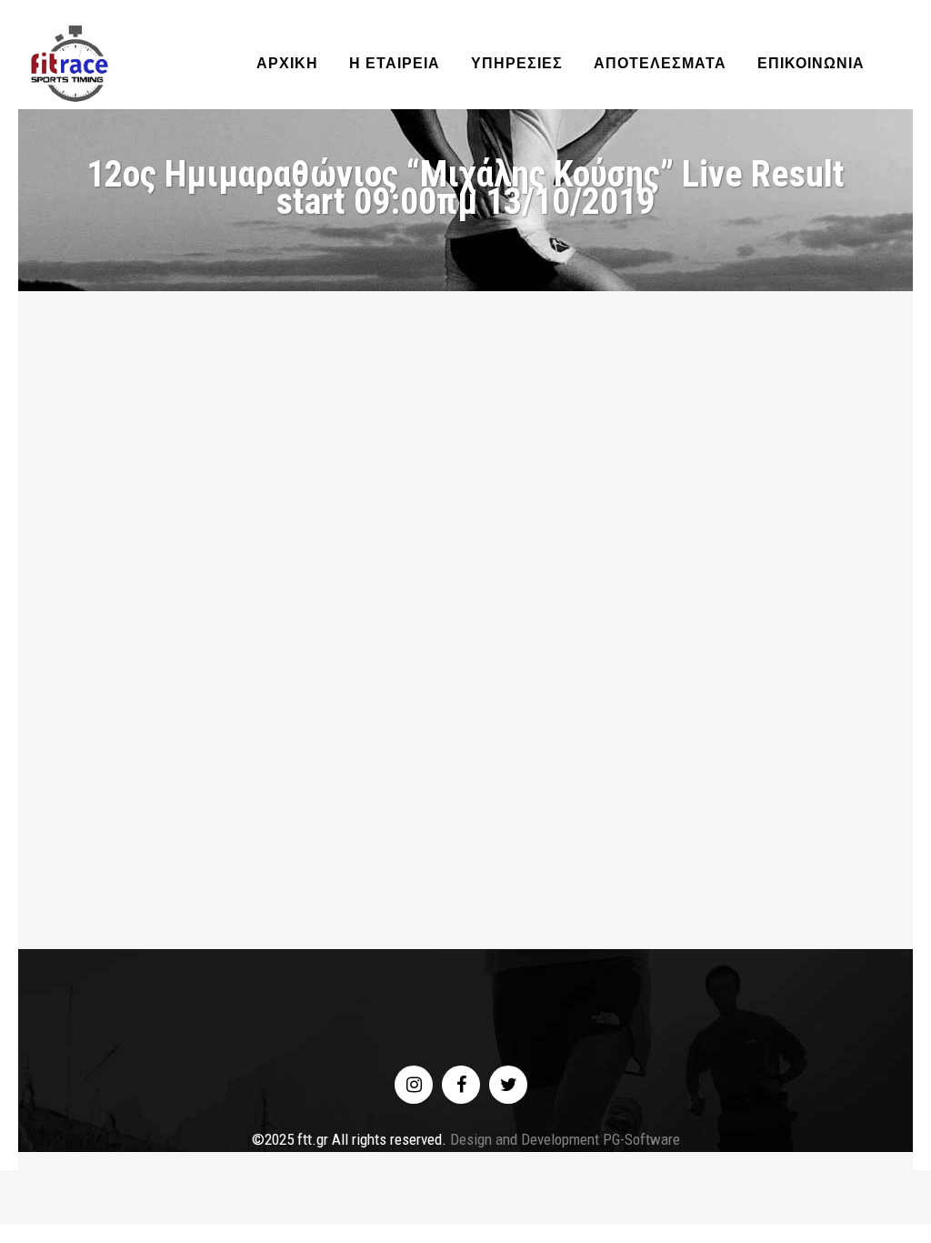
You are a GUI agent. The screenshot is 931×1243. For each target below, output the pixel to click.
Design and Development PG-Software (563, 1139)
